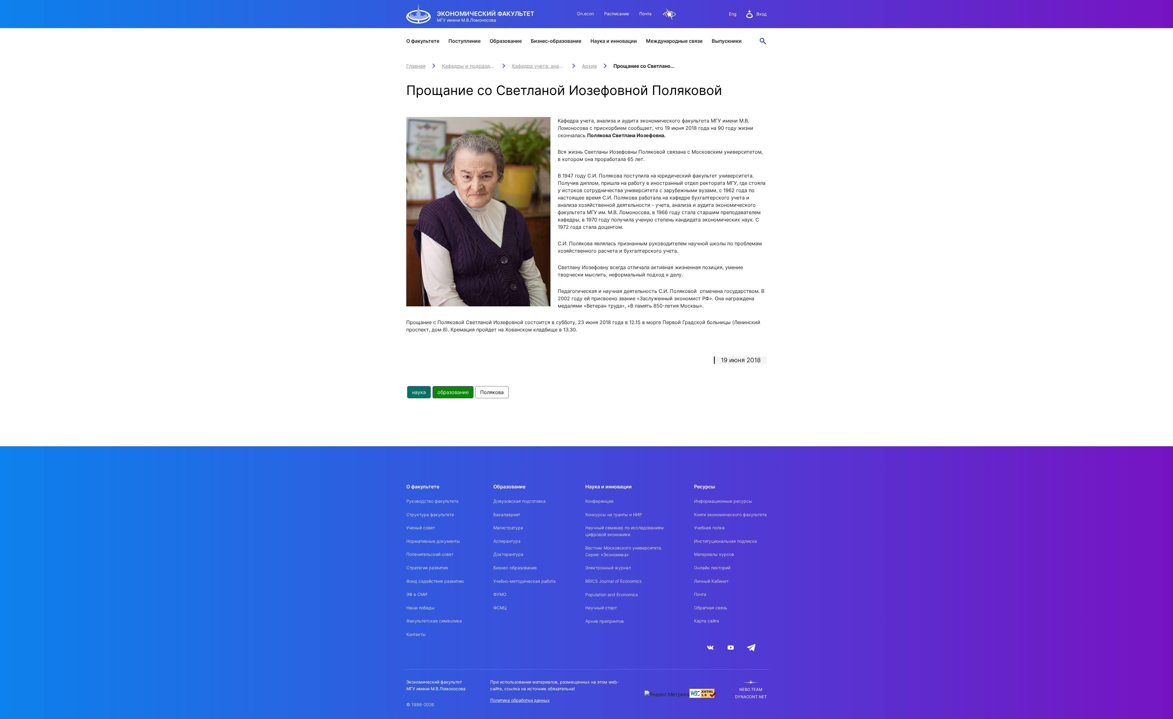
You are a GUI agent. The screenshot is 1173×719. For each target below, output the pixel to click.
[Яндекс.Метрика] (667, 694)
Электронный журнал (608, 567)
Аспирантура (507, 541)
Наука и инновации (613, 41)
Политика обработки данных (520, 700)
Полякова (492, 392)
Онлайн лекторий (712, 567)
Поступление (464, 41)
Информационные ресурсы (723, 501)
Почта (645, 13)
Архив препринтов (604, 621)
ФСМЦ (500, 607)
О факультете (422, 41)
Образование (506, 41)
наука (419, 392)
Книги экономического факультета (730, 514)
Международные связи (674, 41)
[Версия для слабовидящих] (669, 14)
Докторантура (508, 554)
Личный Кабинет (711, 581)
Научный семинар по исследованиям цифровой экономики (624, 531)
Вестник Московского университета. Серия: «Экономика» (623, 551)
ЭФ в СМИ (416, 594)
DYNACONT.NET (751, 697)
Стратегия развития (427, 567)
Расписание (616, 13)
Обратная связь (710, 607)
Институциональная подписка (725, 541)
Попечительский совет (430, 554)
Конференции (599, 501)
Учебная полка (709, 527)
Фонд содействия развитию (435, 581)
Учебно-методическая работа (524, 581)
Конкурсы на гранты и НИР (613, 514)
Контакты (416, 634)
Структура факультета (430, 514)
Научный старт (601, 607)
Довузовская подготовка (519, 501)
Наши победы (420, 607)
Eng (732, 13)
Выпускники (727, 41)
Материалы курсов (714, 554)
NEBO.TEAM (750, 689)
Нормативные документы (433, 541)
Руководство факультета (432, 501)
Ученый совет (420, 527)
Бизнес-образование (556, 41)
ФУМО (499, 594)
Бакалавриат (506, 514)
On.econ (585, 13)
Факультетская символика (434, 620)
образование (453, 392)
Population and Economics (611, 594)
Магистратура (508, 527)
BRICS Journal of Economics (613, 581)
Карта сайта (706, 620)
